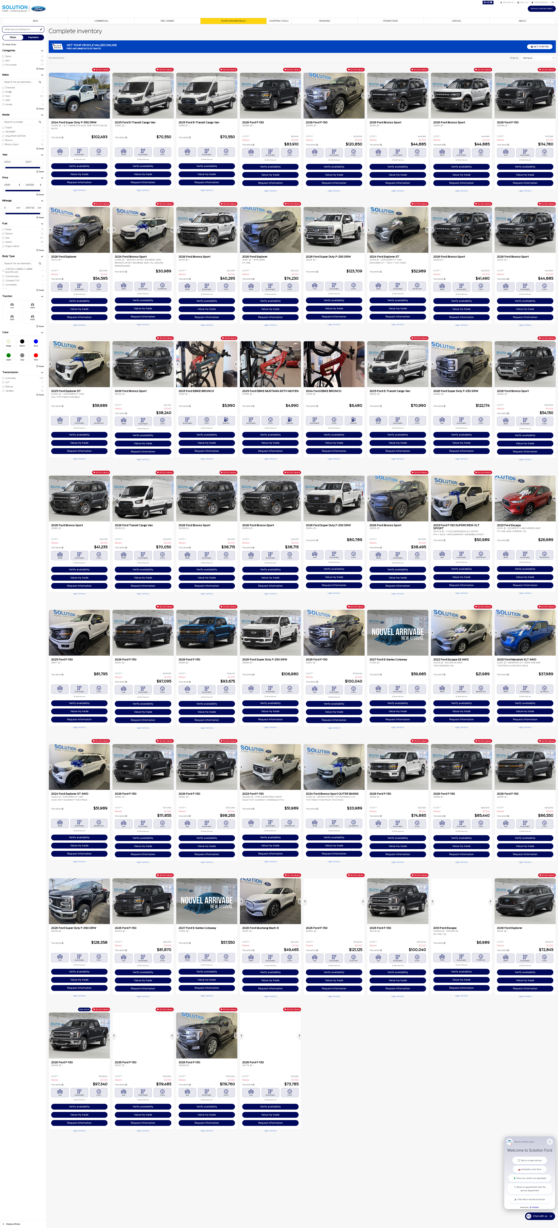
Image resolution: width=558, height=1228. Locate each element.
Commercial (101, 21)
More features (80, 159)
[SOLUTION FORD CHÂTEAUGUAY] (24, 8)
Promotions (390, 21)
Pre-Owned (167, 21)
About (522, 21)
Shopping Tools (279, 21)
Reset (41, 69)
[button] (50, 95)
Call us (523, 2)
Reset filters (10, 44)
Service (456, 21)
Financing (324, 21)
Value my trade (79, 174)
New (35, 21)
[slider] (4, 167)
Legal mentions (79, 190)
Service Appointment (542, 9)
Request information (79, 182)
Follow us (508, 2)
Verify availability (79, 166)
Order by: (514, 58)
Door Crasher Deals (233, 21)
